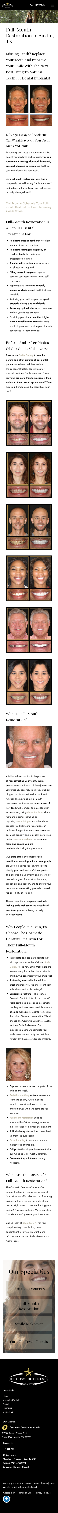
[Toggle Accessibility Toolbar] (6, 1499)
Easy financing (17, 1140)
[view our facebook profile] (5, 1449)
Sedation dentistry (19, 1095)
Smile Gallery (26, 355)
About (6, 1403)
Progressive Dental (28, 1487)
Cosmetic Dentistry (11, 1399)
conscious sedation (23, 839)
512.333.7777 (30, 1223)
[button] (37, 5)
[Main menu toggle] (53, 5)
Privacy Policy (42, 1492)
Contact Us (8, 1411)
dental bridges (23, 821)
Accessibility (9, 1492)
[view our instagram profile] (12, 1449)
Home (5, 1395)
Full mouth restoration (21, 1117)
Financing (7, 1407)
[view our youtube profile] (8, 1449)
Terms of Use (25, 1492)
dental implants (35, 812)
